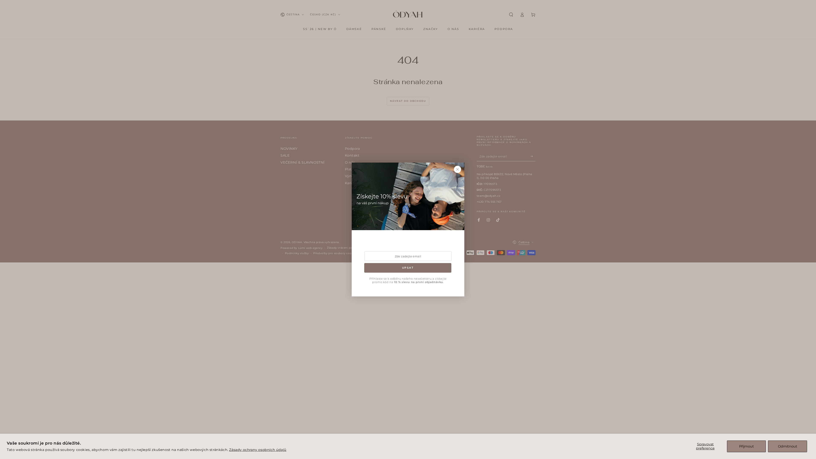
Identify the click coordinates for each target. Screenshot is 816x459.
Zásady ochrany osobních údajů (257, 450)
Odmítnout (787, 446)
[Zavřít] (457, 169)
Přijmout (746, 446)
